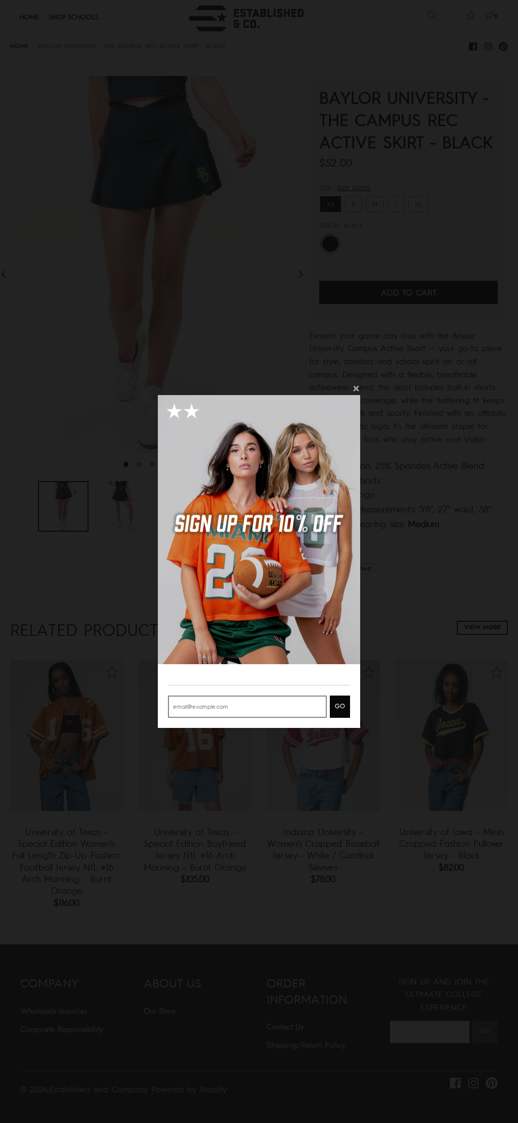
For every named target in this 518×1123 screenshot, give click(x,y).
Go (340, 706)
